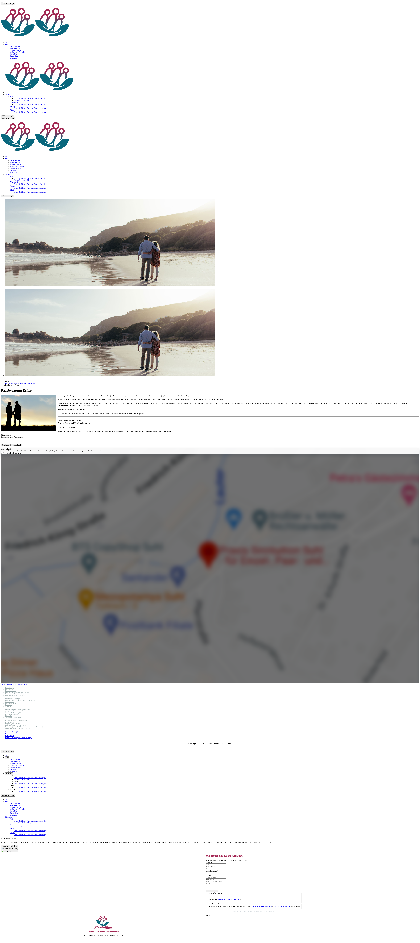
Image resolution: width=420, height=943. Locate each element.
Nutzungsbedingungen (283, 906)
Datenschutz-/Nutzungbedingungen (228, 899)
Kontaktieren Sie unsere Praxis (11, 445)
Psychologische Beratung (13, 700)
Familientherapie (10, 691)
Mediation (8, 711)
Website (208, 915)
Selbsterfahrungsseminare (13, 717)
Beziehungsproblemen (23, 710)
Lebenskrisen (9, 699)
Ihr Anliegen (211, 879)
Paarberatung (9, 705)
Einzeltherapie (9, 688)
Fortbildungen (9, 722)
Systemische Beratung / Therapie (15, 713)
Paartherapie (9, 689)
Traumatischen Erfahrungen (35, 727)
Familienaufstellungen (12, 714)
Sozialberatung (9, 702)
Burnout (17, 724)
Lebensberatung (19, 694)
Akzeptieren (5, 846)
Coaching (8, 706)
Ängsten (13, 725)
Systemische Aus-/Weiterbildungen (16, 720)
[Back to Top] (2, 2)
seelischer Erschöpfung (18, 695)
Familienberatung (10, 703)
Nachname (210, 867)
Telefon (209, 875)
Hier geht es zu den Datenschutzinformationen (14, 684)
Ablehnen (14, 846)
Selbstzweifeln (21, 725)
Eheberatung (9, 716)
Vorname (209, 862)
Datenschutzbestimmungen (262, 906)
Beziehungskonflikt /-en (22, 728)
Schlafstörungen (21, 727)
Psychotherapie (10, 692)
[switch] (2, 453)
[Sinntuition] (35, 38)
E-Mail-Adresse (212, 871)
